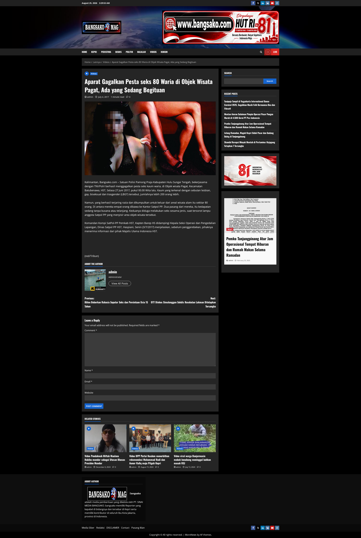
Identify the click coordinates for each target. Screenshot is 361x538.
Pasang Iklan (138, 527)
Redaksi (100, 527)
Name (89, 370)
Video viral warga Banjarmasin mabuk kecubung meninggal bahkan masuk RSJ (192, 459)
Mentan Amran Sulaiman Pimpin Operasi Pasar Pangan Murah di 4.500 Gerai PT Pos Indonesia (248, 116)
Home (84, 52)
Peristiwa (106, 52)
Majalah (141, 52)
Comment (91, 330)
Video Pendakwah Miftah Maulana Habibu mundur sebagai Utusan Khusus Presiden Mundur (105, 459)
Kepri (94, 52)
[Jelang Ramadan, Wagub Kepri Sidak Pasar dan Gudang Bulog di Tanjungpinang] (250, 215)
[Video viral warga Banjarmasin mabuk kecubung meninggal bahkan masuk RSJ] (195, 438)
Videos (153, 52)
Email (88, 381)
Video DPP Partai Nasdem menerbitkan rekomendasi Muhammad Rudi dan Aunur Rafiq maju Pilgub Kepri (149, 459)
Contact (125, 527)
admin (90, 97)
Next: (183, 302)
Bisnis (118, 52)
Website (89, 392)
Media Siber (88, 527)
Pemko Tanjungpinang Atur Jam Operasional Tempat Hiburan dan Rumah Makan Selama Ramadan (247, 125)
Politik (129, 52)
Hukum (164, 52)
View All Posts (120, 283)
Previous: (116, 302)
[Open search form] (261, 52)
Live (275, 52)
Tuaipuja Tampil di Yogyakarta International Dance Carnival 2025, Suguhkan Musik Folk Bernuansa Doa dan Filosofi (249, 105)
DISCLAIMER (112, 527)
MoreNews (190, 534)
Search (228, 73)
